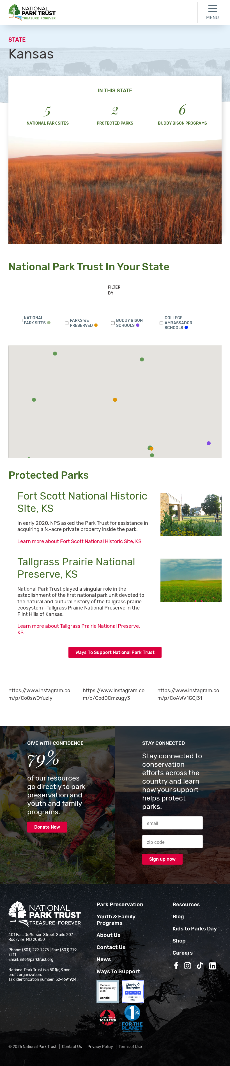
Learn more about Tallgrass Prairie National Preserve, (78, 629)
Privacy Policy (100, 1046)
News (103, 959)
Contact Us (110, 947)
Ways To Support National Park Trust (115, 652)
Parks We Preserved (81, 323)
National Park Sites (35, 320)
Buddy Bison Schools (129, 323)
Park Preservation (119, 904)
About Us (108, 935)
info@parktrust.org (36, 959)
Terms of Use (130, 1046)
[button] (34, 399)
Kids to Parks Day (195, 928)
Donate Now (47, 827)
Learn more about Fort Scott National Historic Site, (79, 541)
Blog (178, 916)
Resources (186, 904)
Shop (179, 940)
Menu (212, 17)
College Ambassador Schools (178, 323)
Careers (183, 953)
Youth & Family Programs (115, 919)
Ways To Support (118, 971)
